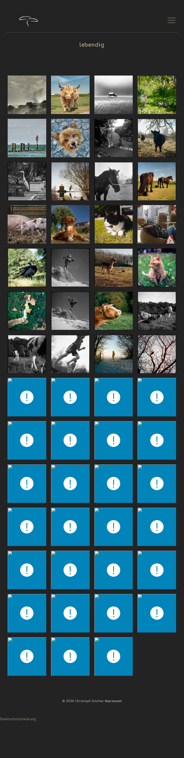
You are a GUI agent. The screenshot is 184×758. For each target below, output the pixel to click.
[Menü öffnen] (171, 20)
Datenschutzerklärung (18, 719)
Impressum (113, 701)
